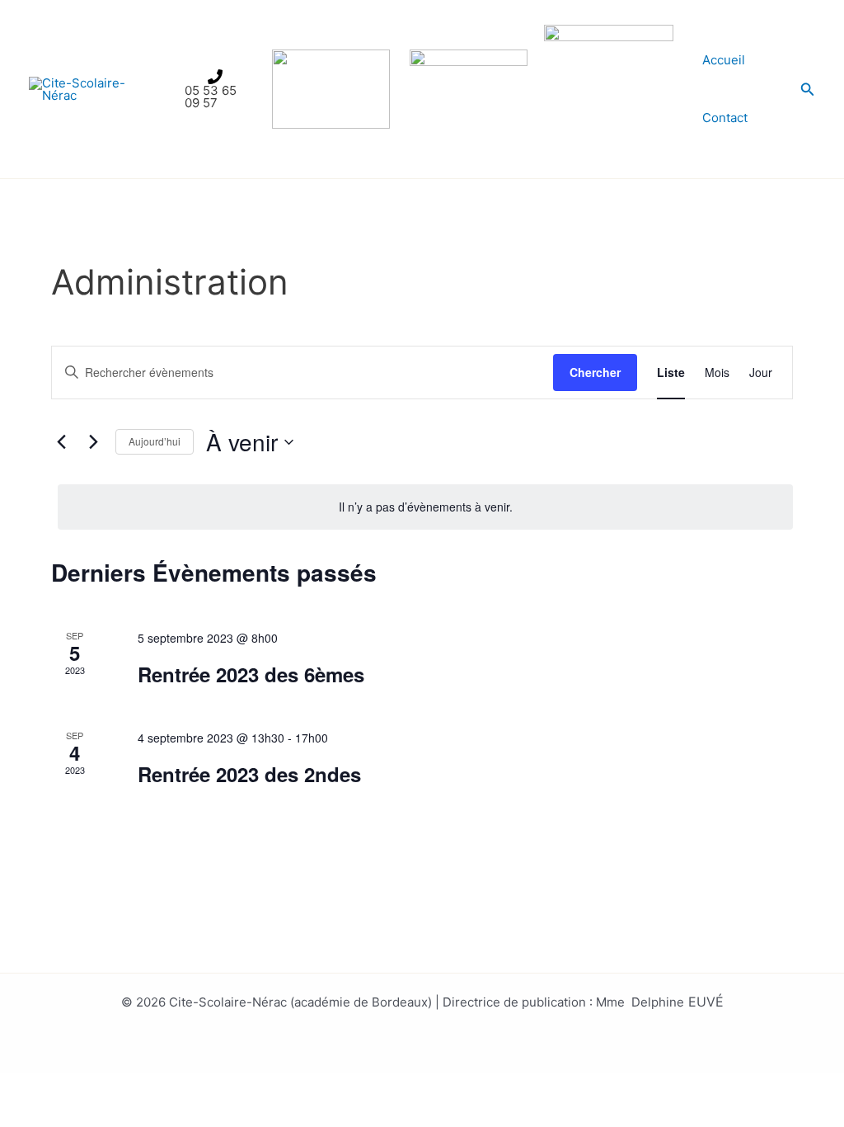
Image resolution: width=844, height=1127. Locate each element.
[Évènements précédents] (61, 442)
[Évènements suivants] (93, 442)
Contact (725, 117)
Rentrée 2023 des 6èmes (251, 674)
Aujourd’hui (155, 441)
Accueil (723, 60)
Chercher (595, 372)
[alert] (425, 507)
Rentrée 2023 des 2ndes (249, 774)
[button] (807, 89)
